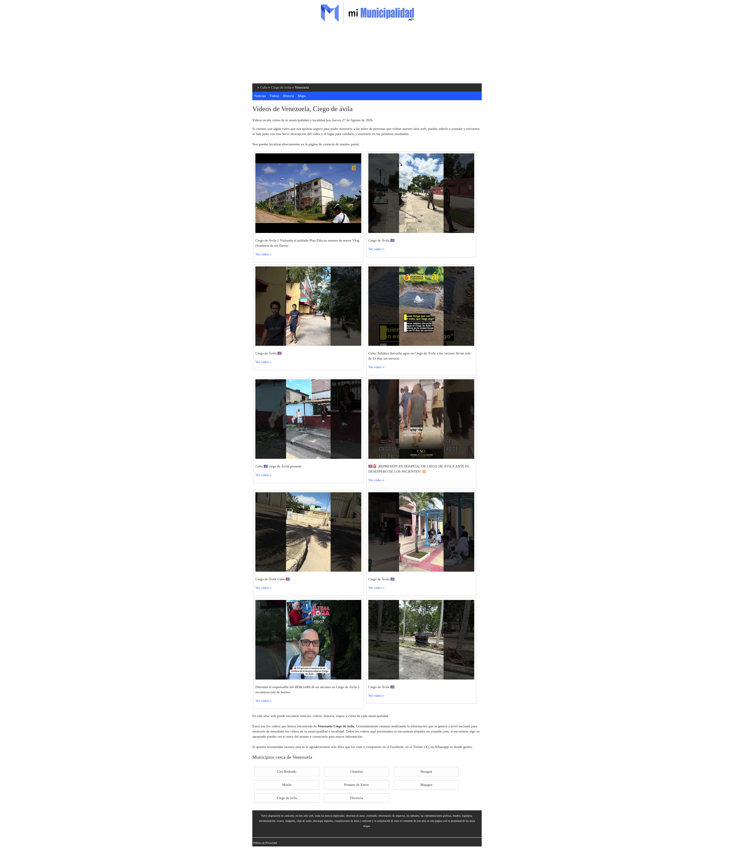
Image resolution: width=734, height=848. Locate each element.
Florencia (356, 798)
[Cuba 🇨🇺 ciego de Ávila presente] (308, 458)
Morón (286, 785)
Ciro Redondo (286, 771)
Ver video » (263, 254)
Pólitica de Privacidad (265, 842)
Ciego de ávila (281, 87)
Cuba (263, 87)
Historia (288, 96)
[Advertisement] (367, 54)
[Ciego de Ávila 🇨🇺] (421, 232)
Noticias (260, 96)
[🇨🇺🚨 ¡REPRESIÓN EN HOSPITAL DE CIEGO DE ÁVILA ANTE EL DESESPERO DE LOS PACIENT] (421, 458)
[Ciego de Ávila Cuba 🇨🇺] (308, 570)
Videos (274, 96)
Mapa (302, 96)
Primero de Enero (356, 785)
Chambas (356, 771)
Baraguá (426, 771)
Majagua (426, 785)
